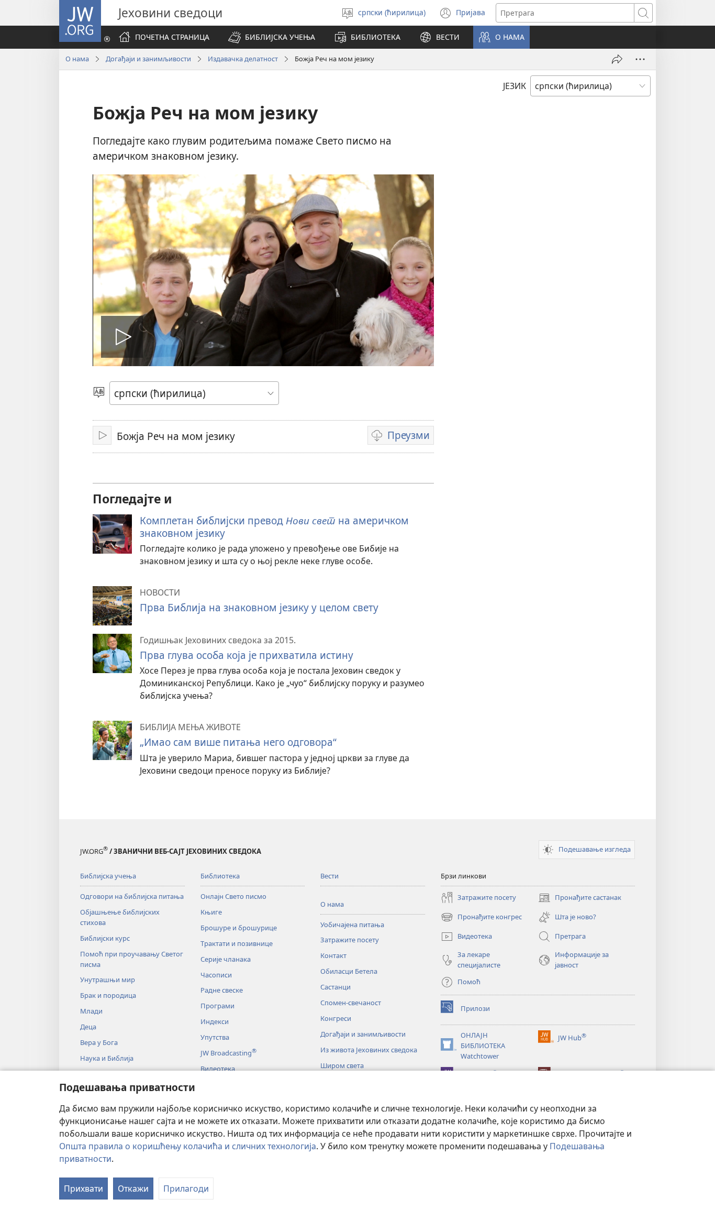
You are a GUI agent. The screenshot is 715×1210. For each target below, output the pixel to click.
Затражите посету (349, 939)
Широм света (342, 1065)
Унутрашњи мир (107, 979)
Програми (217, 1005)
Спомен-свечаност (350, 1002)
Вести (329, 876)
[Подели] (617, 59)
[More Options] (640, 59)
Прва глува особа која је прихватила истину (246, 655)
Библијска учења (108, 876)
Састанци (335, 987)
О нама (77, 58)
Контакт (333, 955)
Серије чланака (225, 959)
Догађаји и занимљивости (148, 58)
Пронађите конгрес (481, 917)
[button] (271, 37)
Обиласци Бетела (348, 971)
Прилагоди (186, 1188)
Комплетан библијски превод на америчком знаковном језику (274, 526)
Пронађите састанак (579, 898)
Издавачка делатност (243, 58)
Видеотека (217, 1068)
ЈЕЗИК (514, 86)
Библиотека (220, 876)
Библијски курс (105, 938)
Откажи (133, 1188)
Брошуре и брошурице (238, 927)
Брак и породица (108, 995)
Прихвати (83, 1188)
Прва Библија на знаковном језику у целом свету (259, 607)
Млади (91, 1011)
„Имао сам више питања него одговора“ (238, 742)
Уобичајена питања (352, 924)
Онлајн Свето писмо (233, 896)
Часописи (216, 975)
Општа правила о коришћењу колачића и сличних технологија (187, 1146)
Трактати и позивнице (236, 943)
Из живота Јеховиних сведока (368, 1049)
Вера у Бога (99, 1042)
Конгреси (335, 1018)
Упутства (214, 1037)
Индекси (214, 1021)
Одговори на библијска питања (132, 896)
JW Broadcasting (228, 1053)
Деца (88, 1026)
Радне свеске (221, 990)
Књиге (211, 912)
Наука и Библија (106, 1058)
